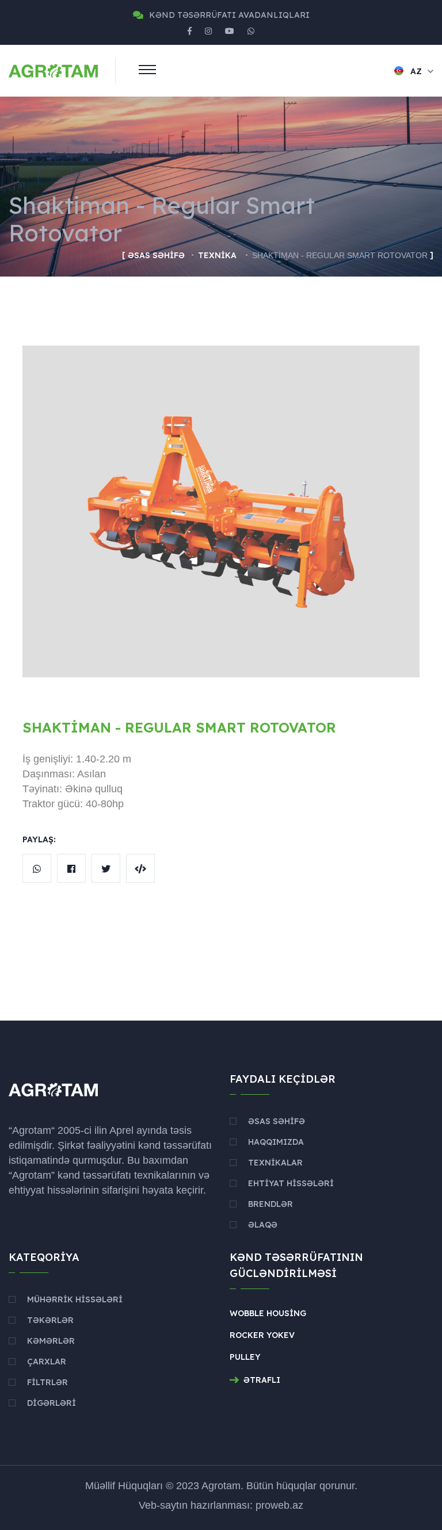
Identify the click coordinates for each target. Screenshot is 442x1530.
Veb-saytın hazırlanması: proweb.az (221, 1505)
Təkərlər (50, 1320)
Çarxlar (46, 1361)
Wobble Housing (268, 1313)
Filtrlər (47, 1382)
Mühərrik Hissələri (75, 1299)
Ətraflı (261, 1380)
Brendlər (270, 1204)
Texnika (218, 255)
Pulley (245, 1357)
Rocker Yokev (262, 1335)
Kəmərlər (51, 1341)
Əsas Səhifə (156, 255)
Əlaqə (262, 1225)
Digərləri (51, 1403)
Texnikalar (275, 1162)
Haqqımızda (276, 1142)
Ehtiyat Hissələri (291, 1183)
